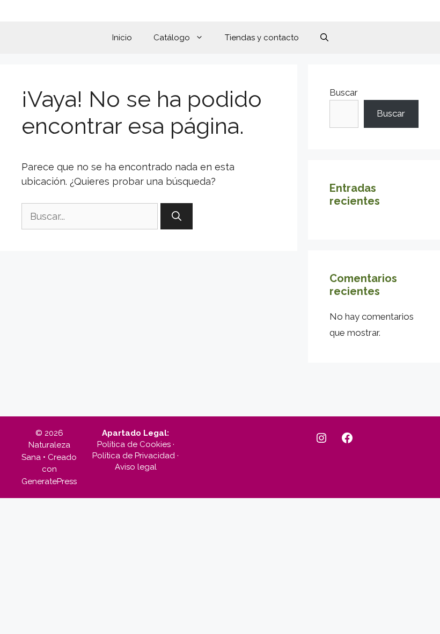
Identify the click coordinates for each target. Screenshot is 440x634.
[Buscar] (176, 216)
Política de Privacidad (133, 455)
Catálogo (171, 37)
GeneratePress (49, 481)
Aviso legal (136, 467)
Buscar (343, 92)
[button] (324, 37)
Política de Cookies (134, 444)
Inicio (122, 37)
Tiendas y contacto (262, 37)
